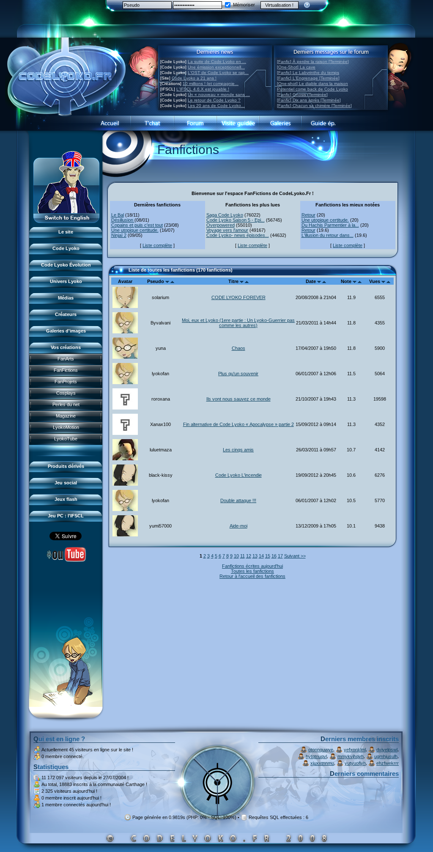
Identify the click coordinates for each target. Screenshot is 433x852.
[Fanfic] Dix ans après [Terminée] (309, 100)
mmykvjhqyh (350, 756)
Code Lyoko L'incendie (238, 475)
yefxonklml (355, 749)
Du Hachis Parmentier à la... (330, 225)
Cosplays (66, 393)
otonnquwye (320, 749)
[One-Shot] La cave (296, 67)
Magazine (66, 415)
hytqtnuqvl (316, 756)
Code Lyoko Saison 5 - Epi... (235, 220)
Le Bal (117, 214)
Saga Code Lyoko (224, 214)
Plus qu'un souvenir (238, 373)
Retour (308, 214)
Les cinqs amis (238, 449)
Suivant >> (295, 555)
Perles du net (65, 404)
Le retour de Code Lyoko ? (214, 100)
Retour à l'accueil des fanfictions (252, 576)
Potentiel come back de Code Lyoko (312, 89)
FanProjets (66, 381)
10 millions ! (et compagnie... (210, 83)
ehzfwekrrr (387, 763)
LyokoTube (65, 438)
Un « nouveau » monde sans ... (219, 94)
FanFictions (66, 370)
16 (274, 555)
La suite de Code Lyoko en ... (217, 61)
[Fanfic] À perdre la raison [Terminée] (313, 61)
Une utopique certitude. (135, 230)
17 (280, 555)
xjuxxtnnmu (322, 763)
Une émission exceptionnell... (216, 67)
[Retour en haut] (118, 273)
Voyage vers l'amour (227, 230)
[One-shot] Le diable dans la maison (312, 83)
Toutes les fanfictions (252, 571)
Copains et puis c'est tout (137, 225)
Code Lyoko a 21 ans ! (194, 78)
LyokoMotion (66, 427)
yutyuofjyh (355, 763)
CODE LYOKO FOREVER (238, 297)
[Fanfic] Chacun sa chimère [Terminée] (314, 105)
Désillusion (122, 220)
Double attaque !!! (238, 500)
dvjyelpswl (386, 749)
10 (236, 555)
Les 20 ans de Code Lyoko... (216, 105)
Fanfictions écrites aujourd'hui (252, 566)
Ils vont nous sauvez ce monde (238, 398)
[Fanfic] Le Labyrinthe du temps (308, 72)
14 (261, 555)
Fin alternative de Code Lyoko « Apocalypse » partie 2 (238, 424)
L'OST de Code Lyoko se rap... (218, 72)
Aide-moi (238, 525)
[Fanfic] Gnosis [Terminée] (302, 94)
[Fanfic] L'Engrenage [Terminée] (308, 78)
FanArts (66, 358)
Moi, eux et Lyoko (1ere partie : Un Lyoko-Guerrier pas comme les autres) (238, 323)
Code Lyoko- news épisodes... (237, 235)
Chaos (238, 348)
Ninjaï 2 (118, 235)
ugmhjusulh (385, 756)
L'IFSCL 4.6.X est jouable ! (202, 89)
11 (242, 555)
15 (267, 555)
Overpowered (220, 225)
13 (255, 555)
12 (248, 555)
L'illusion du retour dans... (327, 235)
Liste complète (157, 245)
